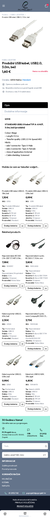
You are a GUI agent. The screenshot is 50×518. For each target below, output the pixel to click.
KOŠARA (5, 482)
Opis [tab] (7, 105)
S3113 (12, 80)
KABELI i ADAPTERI (17, 15)
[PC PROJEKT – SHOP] (25, 6)
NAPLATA (6, 486)
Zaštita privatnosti (9, 465)
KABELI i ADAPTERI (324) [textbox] (24, 455)
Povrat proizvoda (9, 469)
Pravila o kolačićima (25, 502)
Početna (5, 15)
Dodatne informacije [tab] (16, 111)
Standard (26, 79)
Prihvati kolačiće (25, 506)
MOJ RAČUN (7, 479)
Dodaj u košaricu (10, 226)
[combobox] (25, 455)
